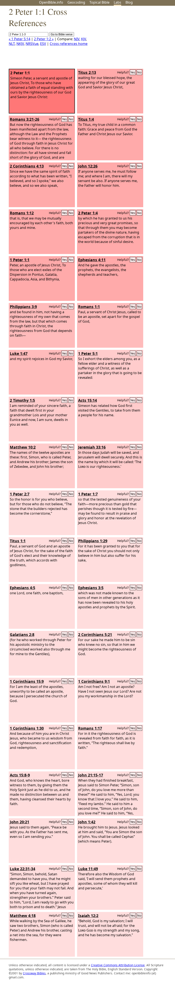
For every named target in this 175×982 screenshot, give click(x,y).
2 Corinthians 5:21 (95, 634)
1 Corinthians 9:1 (94, 681)
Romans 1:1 (89, 306)
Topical (99, 2)
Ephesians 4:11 (92, 259)
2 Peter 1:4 (88, 212)
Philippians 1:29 (92, 540)
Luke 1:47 (19, 353)
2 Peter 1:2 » (44, 39)
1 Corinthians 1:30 (27, 728)
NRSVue (32, 43)
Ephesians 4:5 (22, 587)
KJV (83, 39)
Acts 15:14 (87, 400)
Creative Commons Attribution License (118, 965)
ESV (43, 43)
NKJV (20, 43)
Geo (76, 2)
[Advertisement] (132, 39)
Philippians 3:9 (23, 306)
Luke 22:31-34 (22, 868)
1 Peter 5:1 (88, 353)
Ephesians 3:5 (91, 587)
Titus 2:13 (87, 72)
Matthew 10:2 (23, 447)
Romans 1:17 (90, 728)
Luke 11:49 (88, 868)
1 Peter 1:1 (19, 259)
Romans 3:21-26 (24, 119)
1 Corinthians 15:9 (27, 681)
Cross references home (69, 43)
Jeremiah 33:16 (92, 447)
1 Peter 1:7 (88, 494)
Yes (132, 72)
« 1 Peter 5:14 (19, 39)
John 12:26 (88, 166)
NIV (76, 39)
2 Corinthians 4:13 (27, 166)
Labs (117, 2)
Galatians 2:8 (22, 634)
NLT (12, 43)
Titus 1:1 (18, 540)
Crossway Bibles (34, 973)
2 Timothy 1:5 (22, 400)
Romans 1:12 (22, 212)
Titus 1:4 (86, 119)
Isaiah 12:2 (88, 915)
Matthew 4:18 (23, 915)
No (139, 72)
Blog (129, 2)
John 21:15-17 (90, 775)
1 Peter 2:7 (19, 494)
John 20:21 (19, 821)
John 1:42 (86, 821)
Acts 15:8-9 (20, 775)
